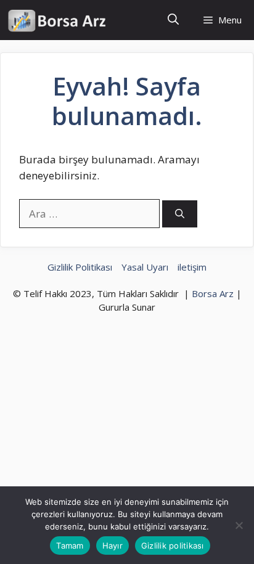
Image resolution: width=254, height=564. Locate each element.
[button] (173, 20)
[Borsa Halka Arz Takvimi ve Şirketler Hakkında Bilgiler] (57, 20)
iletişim (192, 267)
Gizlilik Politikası (79, 267)
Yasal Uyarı (144, 267)
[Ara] (179, 214)
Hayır (112, 545)
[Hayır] (238, 525)
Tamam (69, 545)
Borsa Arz (213, 293)
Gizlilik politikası (172, 545)
